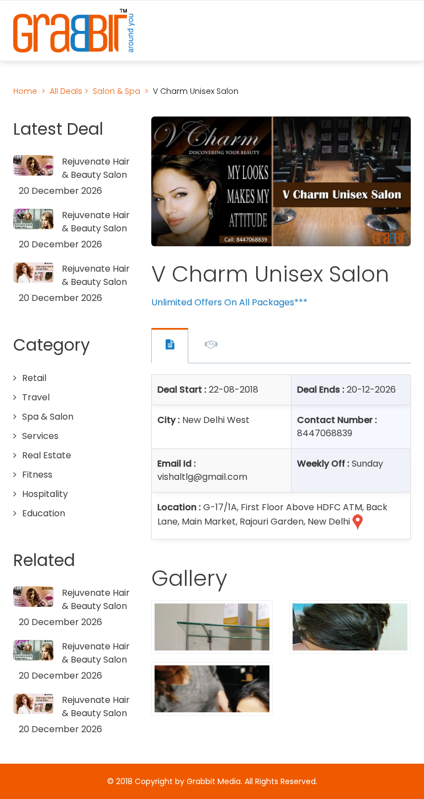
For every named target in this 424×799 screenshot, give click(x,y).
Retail (34, 378)
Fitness (37, 474)
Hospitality (45, 494)
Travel (36, 397)
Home (25, 91)
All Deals (67, 91)
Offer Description (211, 346)
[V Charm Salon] (212, 626)
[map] (356, 522)
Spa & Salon (47, 416)
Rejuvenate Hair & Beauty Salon (96, 168)
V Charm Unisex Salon (196, 91)
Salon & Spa (116, 91)
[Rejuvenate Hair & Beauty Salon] (33, 165)
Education (43, 513)
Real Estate (46, 455)
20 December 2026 (60, 190)
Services (40, 436)
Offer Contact (169, 345)
